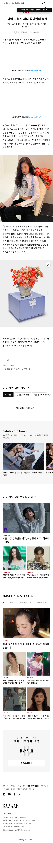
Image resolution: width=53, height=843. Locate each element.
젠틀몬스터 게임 (23, 394)
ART (31, 603)
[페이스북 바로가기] (14, 794)
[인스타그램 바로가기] (4, 794)
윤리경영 (31, 789)
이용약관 (43, 786)
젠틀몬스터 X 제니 (41, 394)
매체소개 (5, 786)
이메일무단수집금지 (9, 789)
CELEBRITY (41, 603)
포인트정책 (21, 786)
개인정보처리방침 (33, 786)
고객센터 (13, 786)
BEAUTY (23, 603)
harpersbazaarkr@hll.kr (16, 826)
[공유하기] (48, 3)
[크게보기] (48, 264)
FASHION (12, 603)
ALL (4, 603)
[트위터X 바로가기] (19, 794)
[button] (48, 293)
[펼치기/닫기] (49, 394)
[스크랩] (43, 3)
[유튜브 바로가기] (9, 794)
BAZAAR (24, 32)
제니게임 (8, 394)
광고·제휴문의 (22, 789)
